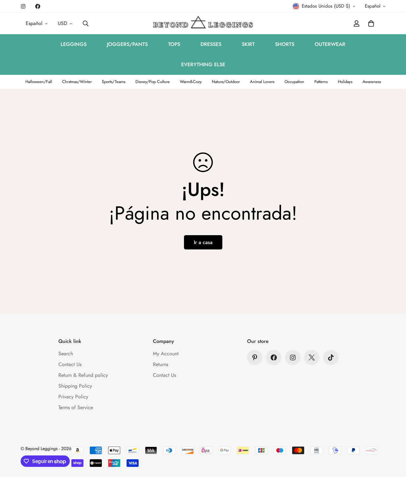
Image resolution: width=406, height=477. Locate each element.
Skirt (248, 44)
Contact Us (70, 364)
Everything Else (203, 64)
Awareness (372, 82)
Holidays (345, 82)
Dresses (210, 44)
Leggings (74, 44)
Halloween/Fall (38, 82)
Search (65, 353)
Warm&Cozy (191, 82)
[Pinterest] (254, 357)
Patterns (321, 82)
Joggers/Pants (127, 44)
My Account (166, 353)
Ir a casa (203, 242)
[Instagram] (23, 6)
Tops (174, 44)
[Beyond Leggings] (203, 23)
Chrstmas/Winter (77, 82)
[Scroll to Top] (393, 442)
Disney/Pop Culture (152, 82)
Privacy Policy (73, 396)
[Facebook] (37, 6)
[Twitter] (311, 357)
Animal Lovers (262, 82)
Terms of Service (75, 407)
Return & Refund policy (83, 375)
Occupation (294, 82)
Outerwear (330, 44)
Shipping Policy (75, 386)
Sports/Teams (113, 82)
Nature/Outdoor (226, 82)
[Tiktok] (330, 357)
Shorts (284, 44)
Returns (160, 364)
